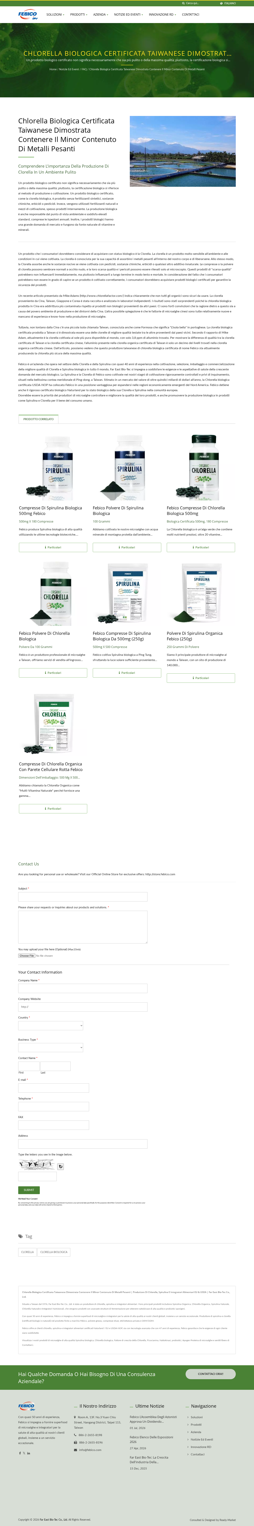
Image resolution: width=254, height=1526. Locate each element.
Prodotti (78, 14)
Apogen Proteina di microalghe (197, 1340)
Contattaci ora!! (210, 1374)
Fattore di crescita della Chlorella (130, 1340)
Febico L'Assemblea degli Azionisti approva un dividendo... (153, 1419)
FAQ (84, 69)
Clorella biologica (53, 1252)
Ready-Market (228, 1520)
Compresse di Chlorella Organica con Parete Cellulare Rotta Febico (51, 766)
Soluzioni (54, 14)
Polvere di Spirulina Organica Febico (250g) (195, 635)
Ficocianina (152, 1340)
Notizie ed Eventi (127, 14)
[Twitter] (24, 1453)
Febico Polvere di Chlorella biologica (44, 635)
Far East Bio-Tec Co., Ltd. (54, 1520)
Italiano (230, 3)
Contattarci (27, 1345)
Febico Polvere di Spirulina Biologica (118, 510)
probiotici (176, 1340)
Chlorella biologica (104, 1340)
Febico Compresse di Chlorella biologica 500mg (196, 510)
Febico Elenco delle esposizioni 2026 (151, 1439)
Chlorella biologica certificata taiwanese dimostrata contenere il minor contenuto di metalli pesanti (147, 69)
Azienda (99, 14)
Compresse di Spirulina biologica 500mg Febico (50, 510)
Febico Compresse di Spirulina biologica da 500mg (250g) (122, 635)
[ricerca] (183, 3)
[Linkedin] (28, 1453)
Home (53, 69)
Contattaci (190, 14)
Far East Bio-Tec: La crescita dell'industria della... (149, 1459)
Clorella (27, 1252)
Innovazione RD (161, 14)
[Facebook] (20, 1453)
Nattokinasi (165, 1340)
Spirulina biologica (84, 1340)
